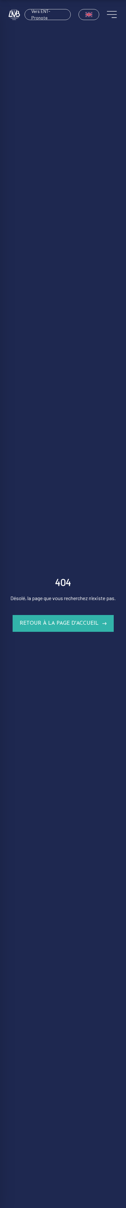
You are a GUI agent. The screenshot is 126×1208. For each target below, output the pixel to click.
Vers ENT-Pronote (40, 14)
